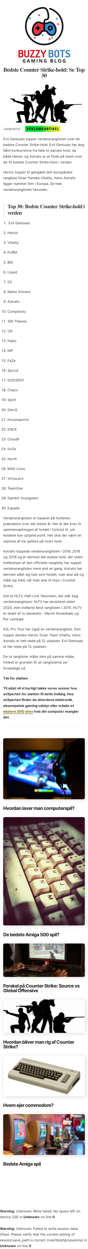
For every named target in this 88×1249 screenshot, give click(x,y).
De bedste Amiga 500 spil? (31, 934)
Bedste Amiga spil (22, 1164)
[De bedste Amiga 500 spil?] (44, 871)
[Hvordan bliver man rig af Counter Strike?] (44, 1016)
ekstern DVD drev (18, 711)
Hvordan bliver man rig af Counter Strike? (38, 1044)
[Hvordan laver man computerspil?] (44, 768)
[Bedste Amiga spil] (44, 1134)
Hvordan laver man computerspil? (38, 808)
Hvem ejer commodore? (28, 1105)
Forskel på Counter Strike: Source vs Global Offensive (41, 988)
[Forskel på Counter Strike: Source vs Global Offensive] (44, 960)
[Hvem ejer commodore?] (44, 1076)
